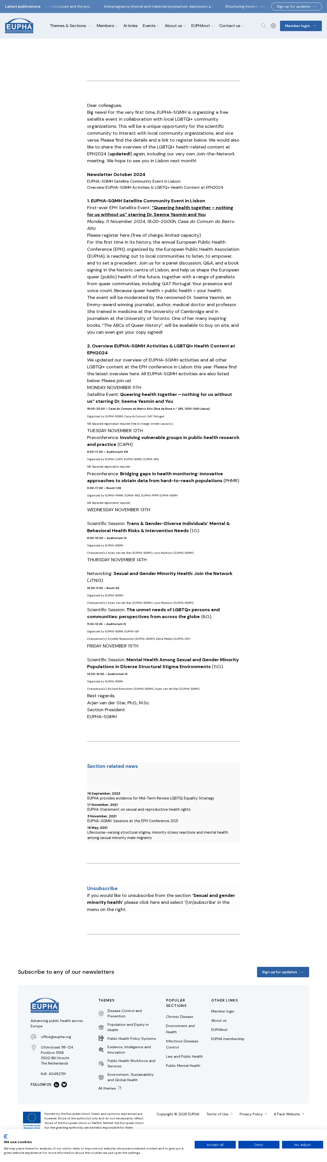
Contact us (229, 25)
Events (149, 25)
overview (132, 147)
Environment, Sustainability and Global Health (131, 1077)
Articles (130, 25)
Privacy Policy (251, 1114)
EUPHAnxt (200, 25)
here (125, 235)
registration (111, 424)
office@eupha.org (56, 1036)
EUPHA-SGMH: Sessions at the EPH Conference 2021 (132, 821)
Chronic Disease (179, 1016)
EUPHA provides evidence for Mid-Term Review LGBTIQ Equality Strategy (150, 798)
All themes (107, 1088)
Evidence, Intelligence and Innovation (129, 1050)
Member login (222, 1011)
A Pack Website (287, 1114)
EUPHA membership (227, 1038)
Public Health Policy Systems (132, 1038)
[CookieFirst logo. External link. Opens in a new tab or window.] (6, 1136)
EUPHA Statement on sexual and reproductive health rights (139, 809)
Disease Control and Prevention (125, 1013)
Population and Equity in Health (128, 1027)
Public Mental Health (183, 1065)
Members (105, 25)
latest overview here (117, 374)
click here (149, 902)
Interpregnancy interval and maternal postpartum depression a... (153, 6)
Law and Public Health (184, 1056)
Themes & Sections (68, 25)
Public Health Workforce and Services (131, 1063)
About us (173, 25)
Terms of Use (217, 1114)
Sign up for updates (293, 6)
